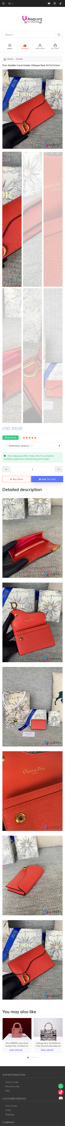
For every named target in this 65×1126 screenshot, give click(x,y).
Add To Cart (48, 479)
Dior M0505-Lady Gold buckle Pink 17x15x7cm (17, 1044)
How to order (12, 1082)
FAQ (7, 1090)
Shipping (9, 1114)
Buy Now (17, 479)
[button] (28, 1057)
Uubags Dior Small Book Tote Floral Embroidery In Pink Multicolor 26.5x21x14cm (48, 1047)
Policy (8, 1110)
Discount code (12, 1086)
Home (10, 59)
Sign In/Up (40, 48)
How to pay (11, 1105)
